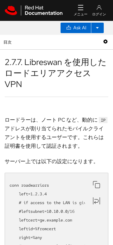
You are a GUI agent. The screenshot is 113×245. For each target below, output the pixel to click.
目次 (8, 42)
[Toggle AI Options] (97, 28)
